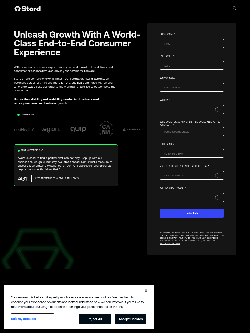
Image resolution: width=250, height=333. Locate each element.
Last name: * (167, 56)
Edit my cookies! (23, 319)
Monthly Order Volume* (173, 188)
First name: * (167, 34)
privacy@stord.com (170, 243)
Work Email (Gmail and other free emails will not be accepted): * (190, 123)
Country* (165, 100)
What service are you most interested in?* (184, 166)
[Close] (146, 290)
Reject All (95, 319)
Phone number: (167, 144)
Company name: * (168, 78)
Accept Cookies (131, 319)
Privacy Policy (177, 238)
